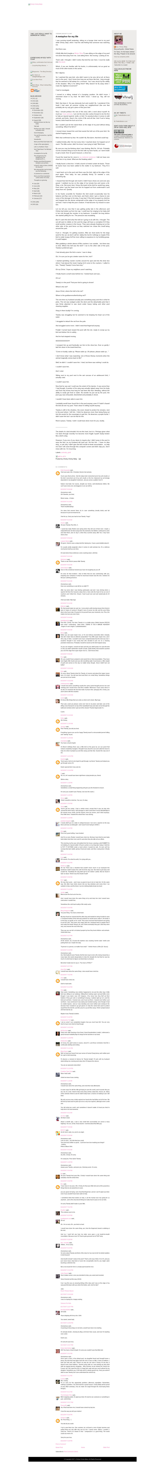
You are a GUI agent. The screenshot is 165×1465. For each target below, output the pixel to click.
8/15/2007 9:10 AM (66, 581)
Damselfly (64, 1405)
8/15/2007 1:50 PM (66, 803)
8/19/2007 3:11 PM (66, 1376)
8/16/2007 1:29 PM (66, 1162)
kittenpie (63, 606)
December (37, 110)
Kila (62, 831)
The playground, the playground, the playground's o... (40, 157)
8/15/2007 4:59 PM (66, 877)
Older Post (106, 1447)
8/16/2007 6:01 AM (66, 1113)
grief (69, 452)
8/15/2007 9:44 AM (66, 617)
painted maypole (66, 821)
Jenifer (63, 892)
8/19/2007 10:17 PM (67, 1402)
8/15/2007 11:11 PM (67, 1048)
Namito (63, 759)
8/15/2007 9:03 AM (66, 565)
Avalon (63, 523)
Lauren (63, 1379)
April (35, 191)
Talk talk (36, 126)
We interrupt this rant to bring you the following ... (43, 170)
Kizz (62, 657)
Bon (62, 1184)
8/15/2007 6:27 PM (66, 935)
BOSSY (63, 1130)
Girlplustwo (64, 1041)
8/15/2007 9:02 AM (66, 556)
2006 (34, 202)
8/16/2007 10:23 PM (67, 1270)
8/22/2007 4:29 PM (66, 1441)
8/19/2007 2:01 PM (66, 1353)
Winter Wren (78, 53)
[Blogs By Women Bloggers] (31, 83)
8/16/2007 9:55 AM (66, 1150)
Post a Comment (61, 1444)
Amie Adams (64, 568)
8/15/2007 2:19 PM (66, 818)
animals (64, 452)
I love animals (67, 114)
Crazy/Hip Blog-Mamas (39, 65)
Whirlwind (64, 559)
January (36, 198)
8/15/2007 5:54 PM (66, 907)
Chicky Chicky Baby (120, 47)
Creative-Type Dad (66, 1071)
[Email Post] (79, 459)
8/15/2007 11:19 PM (67, 1068)
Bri (61, 1173)
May (35, 188)
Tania (62, 806)
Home (83, 1447)
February (37, 196)
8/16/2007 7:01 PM (66, 1207)
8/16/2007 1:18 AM (66, 1081)
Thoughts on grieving (40, 180)
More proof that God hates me (43, 142)
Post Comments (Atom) (71, 1451)
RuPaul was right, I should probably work (42, 129)
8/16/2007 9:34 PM (66, 1248)
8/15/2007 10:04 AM (67, 668)
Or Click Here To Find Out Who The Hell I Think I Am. (124, 62)
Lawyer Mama (65, 541)
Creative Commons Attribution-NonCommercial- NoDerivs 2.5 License (123, 137)
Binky (62, 633)
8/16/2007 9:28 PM (66, 1239)
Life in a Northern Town (41, 147)
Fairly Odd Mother (66, 1348)
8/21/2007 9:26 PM (66, 1414)
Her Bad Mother (65, 1310)
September (37, 118)
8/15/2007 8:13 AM (66, 501)
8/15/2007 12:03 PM (67, 756)
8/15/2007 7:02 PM (66, 974)
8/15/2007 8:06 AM (66, 489)
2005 (34, 204)
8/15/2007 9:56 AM (66, 630)
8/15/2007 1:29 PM (66, 795)
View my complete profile (121, 57)
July (35, 183)
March (36, 193)
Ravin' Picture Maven (67, 1291)
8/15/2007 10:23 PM (67, 1027)
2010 (34, 101)
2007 (34, 108)
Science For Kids (66, 1303)
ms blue (63, 1116)
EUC (62, 880)
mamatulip (64, 741)
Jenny (62, 798)
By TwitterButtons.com (120, 121)
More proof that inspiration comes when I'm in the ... (42, 176)
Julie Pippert (64, 1273)
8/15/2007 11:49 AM (67, 738)
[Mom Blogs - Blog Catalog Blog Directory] (42, 86)
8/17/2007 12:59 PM (67, 1323)
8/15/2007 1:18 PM (66, 783)
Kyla (62, 671)
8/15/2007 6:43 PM (66, 950)
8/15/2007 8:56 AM (66, 538)
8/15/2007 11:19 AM (67, 715)
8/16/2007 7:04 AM (66, 1127)
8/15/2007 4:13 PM (66, 862)
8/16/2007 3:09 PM (66, 1181)
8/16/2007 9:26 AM (66, 1135)
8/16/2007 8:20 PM (66, 1215)
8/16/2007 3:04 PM (66, 1170)
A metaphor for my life (40, 153)
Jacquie (63, 726)
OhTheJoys (64, 1030)
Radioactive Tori (66, 1020)
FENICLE (63, 866)
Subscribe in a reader (121, 65)
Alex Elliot (64, 969)
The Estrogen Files (66, 1395)
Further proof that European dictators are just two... (42, 162)
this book (62, 62)
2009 (34, 103)
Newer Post (59, 1447)
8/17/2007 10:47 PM (67, 1345)
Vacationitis (37, 139)
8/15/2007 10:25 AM (67, 680)
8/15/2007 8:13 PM (66, 987)
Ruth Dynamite (65, 470)
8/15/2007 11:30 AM (67, 723)
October (36, 115)
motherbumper (65, 683)
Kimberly (63, 1418)
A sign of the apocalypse (41, 144)
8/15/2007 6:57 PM (66, 966)
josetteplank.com (66, 1218)
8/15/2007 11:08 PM (67, 1038)
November (37, 113)
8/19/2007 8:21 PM (66, 1392)
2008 (34, 106)
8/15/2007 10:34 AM (67, 695)
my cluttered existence (87, 157)
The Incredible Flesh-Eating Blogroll (123, 103)
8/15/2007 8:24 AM (66, 520)
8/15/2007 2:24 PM (66, 828)
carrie (62, 698)
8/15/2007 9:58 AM (66, 654)
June (35, 186)
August (36, 120)
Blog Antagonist (65, 910)
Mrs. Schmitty (65, 1243)
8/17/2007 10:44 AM (67, 1294)
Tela (62, 990)
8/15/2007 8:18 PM (66, 1017)
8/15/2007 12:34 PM (67, 770)
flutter (62, 718)
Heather (63, 1210)
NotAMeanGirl (65, 620)
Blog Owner (64, 1051)
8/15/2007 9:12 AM (66, 603)
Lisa (62, 857)
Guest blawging (39, 133)
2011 (34, 98)
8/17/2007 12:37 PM (67, 1306)
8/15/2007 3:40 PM (66, 854)
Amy (62, 978)
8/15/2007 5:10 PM (66, 889)
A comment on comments (41, 173)
